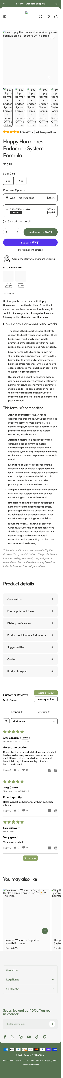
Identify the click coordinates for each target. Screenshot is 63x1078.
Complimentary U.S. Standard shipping (33, 258)
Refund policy (9, 1060)
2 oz (8, 180)
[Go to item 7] (55, 107)
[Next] (56, 3)
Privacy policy (22, 1060)
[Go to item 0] (8, 107)
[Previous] (4, 3)
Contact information (30, 1064)
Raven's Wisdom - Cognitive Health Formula (22, 941)
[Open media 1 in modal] (52, 36)
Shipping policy (51, 1060)
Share (10, 293)
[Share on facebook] (50, 770)
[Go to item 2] (19, 107)
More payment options (30, 249)
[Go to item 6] (43, 107)
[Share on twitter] (56, 770)
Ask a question (46, 699)
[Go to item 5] (31, 107)
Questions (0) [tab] (44, 711)
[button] (11, 132)
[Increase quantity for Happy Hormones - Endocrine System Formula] (18, 232)
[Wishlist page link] (48, 16)
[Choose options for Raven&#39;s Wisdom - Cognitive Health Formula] (45, 931)
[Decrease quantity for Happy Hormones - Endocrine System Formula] (6, 232)
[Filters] (6, 721)
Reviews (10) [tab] (16, 711)
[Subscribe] (52, 1024)
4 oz (21, 180)
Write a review (46, 692)
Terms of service (36, 1060)
